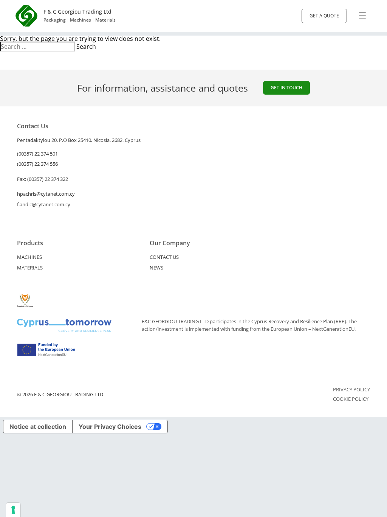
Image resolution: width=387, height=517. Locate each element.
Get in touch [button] (286, 87)
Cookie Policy (350, 399)
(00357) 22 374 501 (37, 153)
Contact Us (164, 257)
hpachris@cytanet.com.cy (46, 193)
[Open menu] (362, 15)
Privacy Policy (351, 389)
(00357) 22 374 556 (37, 163)
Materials (30, 267)
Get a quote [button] (324, 15)
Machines (29, 257)
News (156, 267)
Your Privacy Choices (110, 426)
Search (86, 47)
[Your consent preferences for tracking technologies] (13, 510)
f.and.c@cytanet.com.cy (43, 204)
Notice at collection (37, 426)
